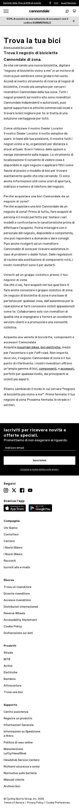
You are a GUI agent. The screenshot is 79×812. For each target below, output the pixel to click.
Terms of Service (14, 802)
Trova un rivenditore (17, 587)
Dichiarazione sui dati (18, 633)
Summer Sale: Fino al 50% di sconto (22, 3)
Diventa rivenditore (17, 594)
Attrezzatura (12, 686)
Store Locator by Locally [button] (18, 47)
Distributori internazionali (21, 607)
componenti (47, 369)
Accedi (64, 3)
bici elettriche (50, 347)
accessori (67, 369)
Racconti (10, 561)
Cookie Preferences (58, 802)
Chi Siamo (10, 528)
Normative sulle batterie (20, 773)
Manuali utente (14, 780)
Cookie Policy (13, 626)
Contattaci (11, 534)
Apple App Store (15, 508)
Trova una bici (13, 692)
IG (6, 490)
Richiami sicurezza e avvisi (22, 767)
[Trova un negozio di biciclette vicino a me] (50, 3)
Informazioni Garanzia (19, 725)
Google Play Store (40, 508)
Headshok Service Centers (22, 760)
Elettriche (10, 672)
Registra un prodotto (18, 718)
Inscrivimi (39, 460)
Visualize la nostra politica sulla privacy (39, 469)
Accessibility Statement (20, 620)
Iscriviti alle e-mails (17, 567)
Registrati (71, 3)
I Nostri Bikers (13, 548)
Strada (8, 653)
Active (8, 666)
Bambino (10, 679)
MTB (7, 659)
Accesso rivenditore (17, 600)
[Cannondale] (39, 11)
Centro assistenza (16, 712)
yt (30, 490)
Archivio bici (12, 786)
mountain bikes (28, 347)
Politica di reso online (18, 742)
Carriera (9, 541)
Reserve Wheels (14, 613)
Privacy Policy (35, 802)
